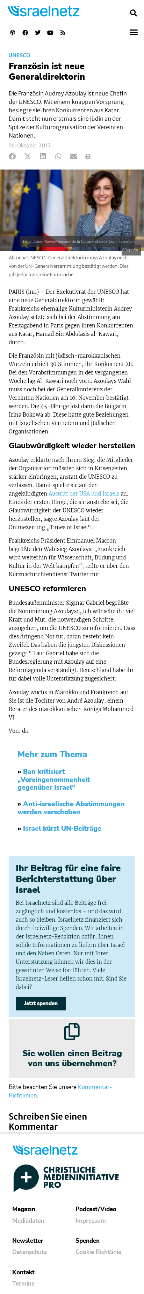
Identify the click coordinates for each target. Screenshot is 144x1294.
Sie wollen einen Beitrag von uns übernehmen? (72, 1058)
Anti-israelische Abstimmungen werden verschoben (71, 808)
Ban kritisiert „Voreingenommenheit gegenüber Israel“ (53, 779)
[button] (134, 13)
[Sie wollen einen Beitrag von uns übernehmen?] (72, 1031)
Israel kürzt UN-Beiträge (62, 828)
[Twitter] (37, 32)
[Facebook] (25, 32)
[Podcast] (12, 32)
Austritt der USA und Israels (84, 493)
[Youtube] (50, 32)
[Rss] (63, 32)
